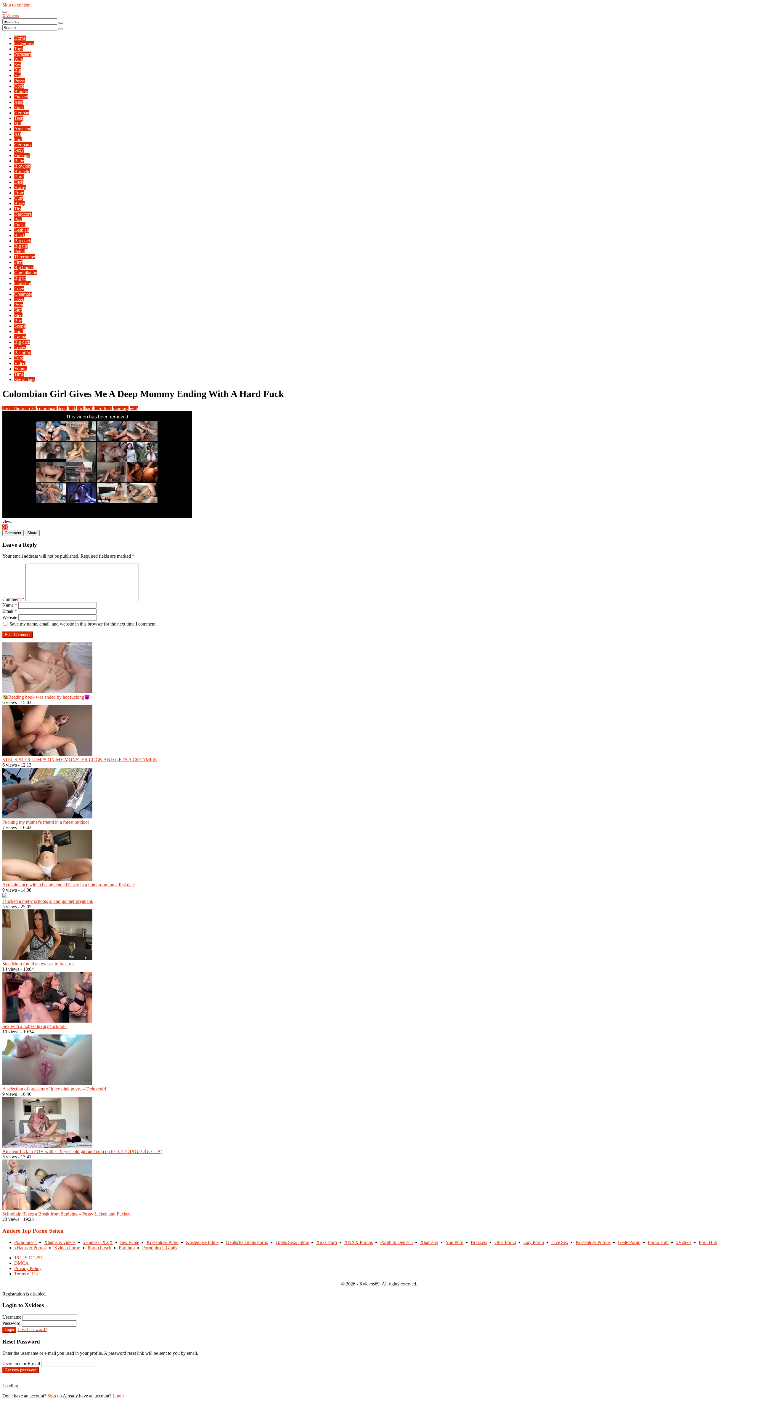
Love (19, 288)
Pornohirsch (25, 1242)
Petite (19, 251)
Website (9, 617)
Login (9, 1330)
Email (9, 611)
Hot (17, 75)
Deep (19, 299)
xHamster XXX (98, 1242)
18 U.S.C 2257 (28, 1257)
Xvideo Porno (67, 1247)
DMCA (21, 1263)
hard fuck (103, 408)
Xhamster (429, 1242)
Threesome (24, 256)
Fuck (19, 107)
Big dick (22, 342)
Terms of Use (26, 1273)
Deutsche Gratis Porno (247, 1242)
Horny (20, 187)
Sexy (19, 150)
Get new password (20, 1370)
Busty (19, 203)
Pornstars (22, 54)
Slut (18, 310)
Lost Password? (32, 1329)
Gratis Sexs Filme (292, 1242)
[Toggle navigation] (4, 12)
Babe (19, 160)
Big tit (20, 278)
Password (11, 1323)
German (21, 112)
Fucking (22, 155)
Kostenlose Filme (202, 1242)
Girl (18, 139)
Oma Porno (505, 1242)
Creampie (23, 294)
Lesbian (21, 230)
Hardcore (23, 214)
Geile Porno (629, 1242)
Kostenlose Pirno (163, 1242)
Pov (18, 219)
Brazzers (479, 1242)
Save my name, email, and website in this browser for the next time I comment (82, 623)
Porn (18, 304)
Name (9, 604)
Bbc (18, 320)
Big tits (21, 246)
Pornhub (127, 1247)
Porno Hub (658, 1242)
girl (80, 408)
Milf (18, 123)
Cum (18, 198)
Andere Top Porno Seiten (33, 1231)
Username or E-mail (21, 1363)
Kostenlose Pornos (593, 1242)
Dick (18, 182)
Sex (17, 64)
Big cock (22, 240)
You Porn (454, 1242)
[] (60, 23)
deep (62, 408)
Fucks (19, 224)
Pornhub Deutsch (396, 1242)
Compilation (25, 272)
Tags (18, 48)
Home (20, 38)
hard (89, 408)
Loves (20, 347)
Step (18, 315)
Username (11, 1317)
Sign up (54, 1395)
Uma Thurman (19, 408)
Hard (19, 176)
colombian (47, 408)
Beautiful (22, 352)
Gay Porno (533, 1242)
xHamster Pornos (30, 1247)
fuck (72, 408)
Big (17, 70)
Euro (18, 358)
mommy (121, 408)
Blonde (21, 91)
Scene (19, 326)
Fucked (21, 96)
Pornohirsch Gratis (159, 1247)
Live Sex (559, 1242)
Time (19, 374)
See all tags (24, 379)
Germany (23, 144)
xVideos (683, 1242)
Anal (18, 102)
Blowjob (22, 166)
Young (20, 368)
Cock (19, 86)
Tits (17, 208)
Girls (18, 331)
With (18, 59)
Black (19, 235)
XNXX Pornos (358, 1242)
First (18, 262)
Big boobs (23, 267)
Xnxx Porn (326, 1242)
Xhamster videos (60, 1242)
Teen (18, 118)
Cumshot (22, 283)
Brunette (22, 171)
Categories (24, 43)
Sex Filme (129, 1242)
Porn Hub (708, 1242)
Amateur (22, 128)
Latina (20, 336)
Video (19, 363)
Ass (17, 134)
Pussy (19, 80)
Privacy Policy (27, 1268)
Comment (13, 599)
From (19, 192)
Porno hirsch (99, 1247)
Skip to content (16, 4)
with (134, 408)
